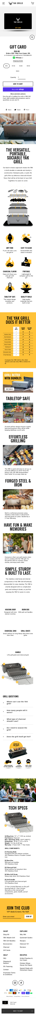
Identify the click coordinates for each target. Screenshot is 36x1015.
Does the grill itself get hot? (19, 737)
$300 (28, 66)
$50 (6, 66)
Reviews (23, 947)
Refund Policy (9, 996)
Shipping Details (18, 60)
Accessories (7, 944)
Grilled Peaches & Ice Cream (26, 959)
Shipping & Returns (7, 962)
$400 (17, 71)
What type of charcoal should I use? (16, 720)
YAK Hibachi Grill (9, 938)
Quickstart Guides (26, 938)
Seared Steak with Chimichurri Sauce (26, 969)
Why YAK (23, 934)
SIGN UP (29, 916)
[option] (18, 128)
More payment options (18, 94)
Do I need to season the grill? (17, 729)
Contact (6, 970)
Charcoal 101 (24, 944)
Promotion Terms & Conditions (9, 973)
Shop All (6, 934)
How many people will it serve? (17, 711)
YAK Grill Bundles (9, 941)
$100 (13, 66)
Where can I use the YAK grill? (17, 703)
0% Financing (7, 966)
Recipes (23, 941)
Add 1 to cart (18, 1011)
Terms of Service (25, 996)
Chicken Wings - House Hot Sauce (26, 964)
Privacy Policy (17, 996)
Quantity (13, 77)
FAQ (4, 958)
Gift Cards (6, 950)
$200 (21, 66)
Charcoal (6, 947)
